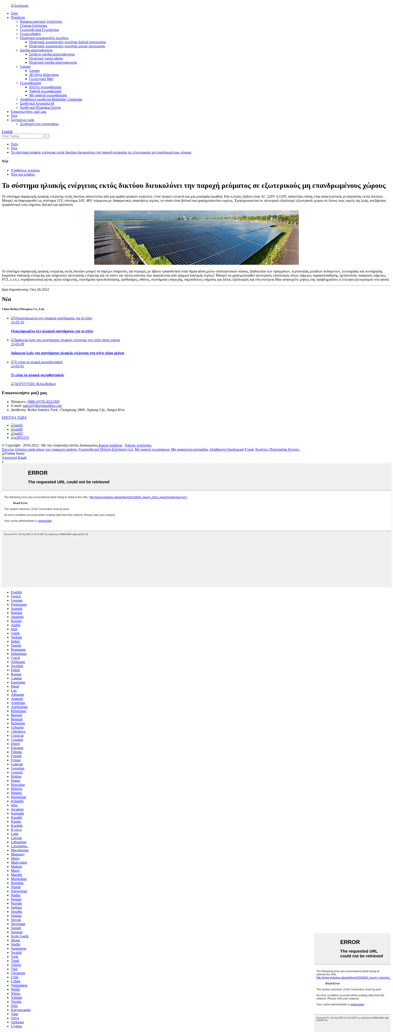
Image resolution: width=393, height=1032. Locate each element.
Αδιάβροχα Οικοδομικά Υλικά (231, 449)
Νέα (14, 116)
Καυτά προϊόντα (110, 445)
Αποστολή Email (14, 457)
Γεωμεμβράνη (30, 34)
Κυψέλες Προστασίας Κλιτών (277, 449)
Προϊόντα (18, 17)
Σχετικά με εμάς (22, 120)
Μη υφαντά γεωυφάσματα (48, 95)
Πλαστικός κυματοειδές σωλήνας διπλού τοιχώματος (67, 42)
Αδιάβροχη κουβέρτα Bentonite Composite (51, 99)
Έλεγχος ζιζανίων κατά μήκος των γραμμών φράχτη (39, 449)
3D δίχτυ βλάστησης (44, 75)
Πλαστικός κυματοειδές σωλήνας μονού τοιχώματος (67, 46)
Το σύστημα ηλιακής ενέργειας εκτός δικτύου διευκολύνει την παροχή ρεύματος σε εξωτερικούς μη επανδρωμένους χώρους (101, 152)
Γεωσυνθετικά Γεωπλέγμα (39, 30)
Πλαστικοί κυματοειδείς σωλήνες (44, 38)
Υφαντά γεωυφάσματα (45, 91)
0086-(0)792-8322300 (43, 402)
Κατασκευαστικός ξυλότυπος (41, 21)
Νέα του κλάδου (23, 174)
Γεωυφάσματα (30, 83)
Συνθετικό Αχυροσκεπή (37, 103)
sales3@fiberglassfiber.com (42, 406)
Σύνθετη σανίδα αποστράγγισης (52, 54)
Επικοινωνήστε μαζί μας (28, 112)
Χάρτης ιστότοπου (138, 445)
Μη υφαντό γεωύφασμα (152, 449)
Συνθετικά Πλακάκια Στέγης (40, 107)
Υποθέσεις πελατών (25, 170)
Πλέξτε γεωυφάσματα (45, 87)
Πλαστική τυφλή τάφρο (46, 58)
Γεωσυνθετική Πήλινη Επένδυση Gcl (105, 449)
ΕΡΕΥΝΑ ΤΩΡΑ (14, 417)
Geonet (25, 66)
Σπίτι (14, 13)
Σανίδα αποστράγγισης (36, 50)
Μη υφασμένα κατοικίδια (189, 449)
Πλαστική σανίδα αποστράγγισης (53, 62)
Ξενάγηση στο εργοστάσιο (39, 124)
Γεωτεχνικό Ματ (41, 79)
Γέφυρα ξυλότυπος (33, 26)
